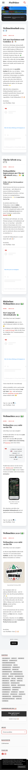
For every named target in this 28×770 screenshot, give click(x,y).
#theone (14, 691)
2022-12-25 (11, 308)
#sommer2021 (7, 687)
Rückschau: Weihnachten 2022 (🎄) (13, 302)
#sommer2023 (16, 687)
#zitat (18, 698)
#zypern (5, 700)
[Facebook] (2, 754)
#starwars (6, 691)
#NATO (19, 678)
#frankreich (7, 667)
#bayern (21, 658)
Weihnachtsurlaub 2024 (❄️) (13, 29)
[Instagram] (5, 754)
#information (7, 671)
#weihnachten (17, 696)
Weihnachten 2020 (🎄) (13, 533)
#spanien (15, 689)
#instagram (18, 671)
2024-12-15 (11, 166)
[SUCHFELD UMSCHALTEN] (25, 2)
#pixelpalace (15, 682)
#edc (15, 665)
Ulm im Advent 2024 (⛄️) (12, 160)
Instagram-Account (13, 393)
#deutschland (7, 665)
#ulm (21, 691)
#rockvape (6, 685)
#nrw (13, 680)
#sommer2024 (7, 689)
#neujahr (6, 680)
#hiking (15, 669)
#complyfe (13, 660)
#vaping (22, 694)
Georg (5, 35)
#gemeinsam (7, 669)
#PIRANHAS (6, 682)
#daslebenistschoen (9, 662)
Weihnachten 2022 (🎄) (13, 416)
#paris (19, 680)
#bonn (5, 660)
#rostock (21, 685)
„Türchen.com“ (9, 467)
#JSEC (4, 676)
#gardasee (16, 667)
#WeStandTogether (8, 698)
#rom (13, 685)
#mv (13, 678)
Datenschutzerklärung (18, 764)
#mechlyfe (6, 678)
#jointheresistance (16, 673)
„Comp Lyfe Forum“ (10, 330)
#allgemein (6, 658)
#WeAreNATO (7, 696)
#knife (10, 676)
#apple (14, 658)
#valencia (14, 694)
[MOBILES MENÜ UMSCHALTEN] (3, 2)
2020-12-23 (11, 538)
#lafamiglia (19, 676)
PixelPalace (14, 2)
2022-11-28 (11, 421)
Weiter (14, 643)
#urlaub (6, 694)
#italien (6, 673)
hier (11, 391)
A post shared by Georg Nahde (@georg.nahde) (15, 288)
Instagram (7, 442)
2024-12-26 (11, 35)
